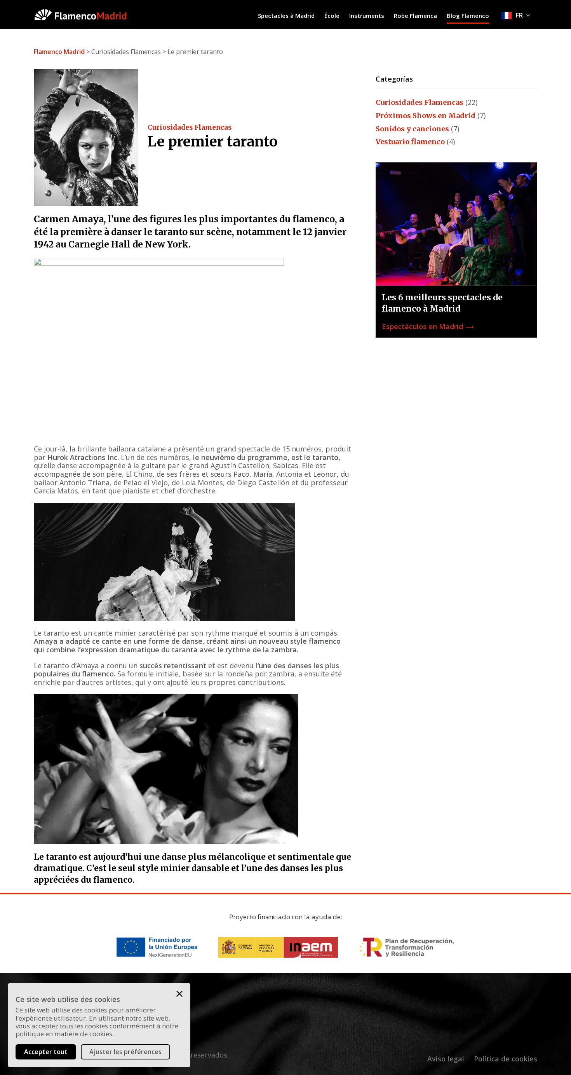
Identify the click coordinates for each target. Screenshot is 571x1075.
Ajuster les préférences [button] (125, 1051)
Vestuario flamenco (410, 141)
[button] (179, 994)
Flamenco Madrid (59, 51)
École (331, 15)
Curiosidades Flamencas (190, 127)
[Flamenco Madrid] (93, 15)
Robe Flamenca (415, 15)
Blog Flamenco (468, 15)
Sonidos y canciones (412, 128)
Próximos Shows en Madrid (425, 115)
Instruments (366, 15)
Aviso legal (445, 1058)
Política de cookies (505, 1058)
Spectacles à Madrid (286, 15)
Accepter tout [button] (46, 1051)
